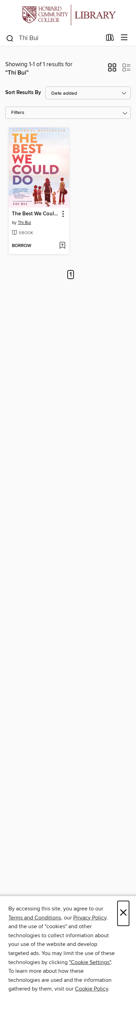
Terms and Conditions (34, 917)
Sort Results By (23, 92)
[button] (112, 69)
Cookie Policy (91, 988)
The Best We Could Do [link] (35, 214)
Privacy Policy (89, 917)
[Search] (10, 38)
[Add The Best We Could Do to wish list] (62, 246)
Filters (17, 113)
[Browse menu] (124, 38)
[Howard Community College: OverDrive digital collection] (68, 14)
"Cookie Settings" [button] (90, 962)
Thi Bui (24, 222)
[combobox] (53, 38)
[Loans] (110, 39)
